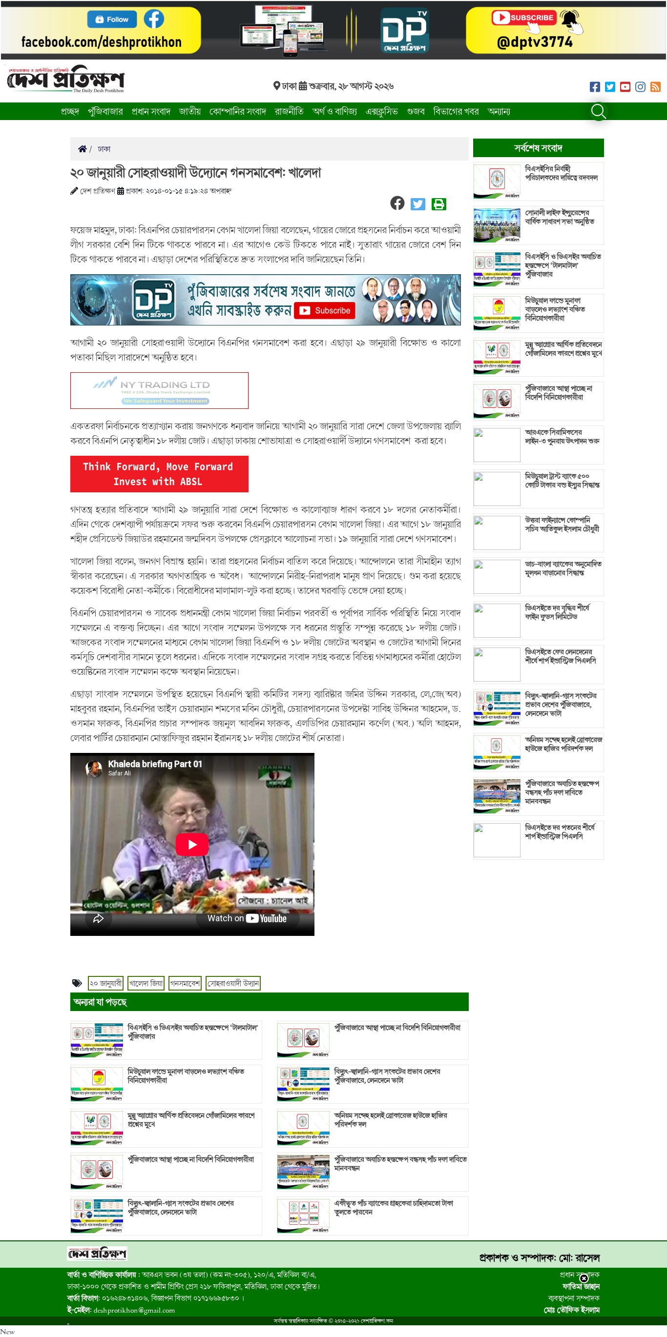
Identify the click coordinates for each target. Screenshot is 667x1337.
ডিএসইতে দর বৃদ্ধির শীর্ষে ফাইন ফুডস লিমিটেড (557, 612)
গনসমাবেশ (185, 983)
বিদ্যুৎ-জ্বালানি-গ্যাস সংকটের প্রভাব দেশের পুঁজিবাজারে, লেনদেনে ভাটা (181, 1207)
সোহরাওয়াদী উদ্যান (233, 983)
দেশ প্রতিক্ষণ (97, 190)
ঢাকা (103, 148)
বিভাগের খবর (456, 111)
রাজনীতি (289, 111)
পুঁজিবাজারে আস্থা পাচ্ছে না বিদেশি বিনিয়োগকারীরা (191, 1159)
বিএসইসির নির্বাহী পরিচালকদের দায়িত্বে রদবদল (561, 173)
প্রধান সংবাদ (151, 111)
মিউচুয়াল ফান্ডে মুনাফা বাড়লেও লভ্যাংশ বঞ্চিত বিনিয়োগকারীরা (186, 1076)
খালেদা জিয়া (146, 983)
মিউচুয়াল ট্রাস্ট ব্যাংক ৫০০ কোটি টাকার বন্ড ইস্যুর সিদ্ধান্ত (562, 480)
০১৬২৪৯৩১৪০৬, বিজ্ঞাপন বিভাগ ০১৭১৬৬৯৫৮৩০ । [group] (155, 1298)
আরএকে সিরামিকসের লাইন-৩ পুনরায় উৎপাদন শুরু (562, 437)
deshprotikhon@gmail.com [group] (121, 1309)
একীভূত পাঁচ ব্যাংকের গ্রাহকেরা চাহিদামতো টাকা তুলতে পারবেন (393, 1207)
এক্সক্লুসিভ (382, 111)
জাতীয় (190, 111)
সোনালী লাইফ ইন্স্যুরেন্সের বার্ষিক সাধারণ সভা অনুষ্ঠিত (559, 217)
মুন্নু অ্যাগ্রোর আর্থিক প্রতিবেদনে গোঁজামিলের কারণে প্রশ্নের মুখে (191, 1120)
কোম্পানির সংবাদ (237, 111)
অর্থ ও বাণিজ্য (335, 111)
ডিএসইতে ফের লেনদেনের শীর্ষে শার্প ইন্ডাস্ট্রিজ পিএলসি (560, 656)
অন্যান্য (499, 111)
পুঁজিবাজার (105, 111)
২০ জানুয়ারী (106, 983)
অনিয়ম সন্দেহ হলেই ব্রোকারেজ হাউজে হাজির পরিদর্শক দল (390, 1120)
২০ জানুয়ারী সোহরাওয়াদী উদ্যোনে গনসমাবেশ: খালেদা (195, 172)
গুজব (416, 111)
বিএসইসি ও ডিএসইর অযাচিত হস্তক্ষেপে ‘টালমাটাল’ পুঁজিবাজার (193, 1032)
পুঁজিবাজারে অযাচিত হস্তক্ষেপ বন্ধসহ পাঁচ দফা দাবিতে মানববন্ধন (400, 1164)
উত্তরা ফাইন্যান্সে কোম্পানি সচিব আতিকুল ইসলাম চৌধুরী (562, 524)
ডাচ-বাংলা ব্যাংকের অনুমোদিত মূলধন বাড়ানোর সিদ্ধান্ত (563, 568)
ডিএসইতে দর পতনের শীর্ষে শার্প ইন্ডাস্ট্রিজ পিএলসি (559, 832)
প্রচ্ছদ (70, 111)
